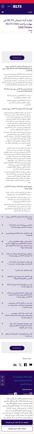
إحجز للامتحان (17, 57)
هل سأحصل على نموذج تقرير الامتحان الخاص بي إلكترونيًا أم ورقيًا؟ (19, 278)
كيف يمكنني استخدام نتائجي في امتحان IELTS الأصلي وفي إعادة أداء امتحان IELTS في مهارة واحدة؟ (19, 296)
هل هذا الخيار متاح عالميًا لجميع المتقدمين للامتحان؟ (19, 235)
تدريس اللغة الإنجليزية (26, 384)
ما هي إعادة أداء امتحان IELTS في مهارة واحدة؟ (19, 219)
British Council (27, 6)
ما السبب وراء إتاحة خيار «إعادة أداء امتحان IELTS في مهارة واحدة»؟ (17, 227)
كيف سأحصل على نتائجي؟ (19, 271)
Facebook (11, 394)
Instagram (26, 394)
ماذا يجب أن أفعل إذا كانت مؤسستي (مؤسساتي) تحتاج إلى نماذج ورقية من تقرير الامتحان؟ (20, 306)
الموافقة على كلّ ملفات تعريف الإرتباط (17, 422)
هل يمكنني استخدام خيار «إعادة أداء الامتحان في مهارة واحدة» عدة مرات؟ (16, 264)
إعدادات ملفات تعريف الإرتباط (17, 428)
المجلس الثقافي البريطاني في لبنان (22, 377)
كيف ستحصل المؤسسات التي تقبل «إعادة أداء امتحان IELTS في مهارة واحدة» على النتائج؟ (20, 327)
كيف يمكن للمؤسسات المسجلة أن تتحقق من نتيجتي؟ (18, 336)
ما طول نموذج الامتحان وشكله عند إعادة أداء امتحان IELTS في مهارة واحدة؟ (16, 256)
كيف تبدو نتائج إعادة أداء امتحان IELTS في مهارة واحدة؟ (19, 287)
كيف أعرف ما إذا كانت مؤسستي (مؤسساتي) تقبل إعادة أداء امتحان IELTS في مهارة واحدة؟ (18, 316)
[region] (17, 414)
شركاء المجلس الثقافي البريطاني (23, 380)
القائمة (30, 12)
